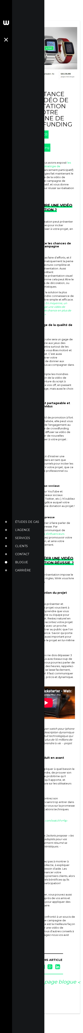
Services (22, 538)
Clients (21, 546)
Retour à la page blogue (46, 982)
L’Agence (22, 530)
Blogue (21, 562)
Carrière (23, 570)
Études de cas (27, 522)
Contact (22, 554)
